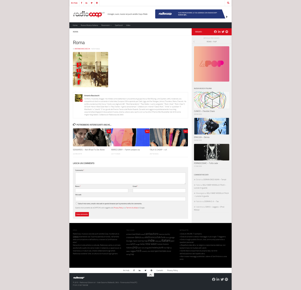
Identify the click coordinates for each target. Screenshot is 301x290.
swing (128, 254)
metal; (142, 244)
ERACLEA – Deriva (201, 137)
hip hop (144, 241)
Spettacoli (119, 25)
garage (172, 237)
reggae (133, 251)
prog (146, 248)
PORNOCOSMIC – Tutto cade (206, 163)
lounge (137, 244)
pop (135, 247)
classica (161, 234)
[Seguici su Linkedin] (219, 31)
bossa (142, 234)
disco (142, 237)
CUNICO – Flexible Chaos (204, 111)
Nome (78, 186)
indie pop (158, 241)
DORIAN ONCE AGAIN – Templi (214, 179)
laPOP (132, 244)
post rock (141, 248)
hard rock (137, 241)
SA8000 (76, 237)
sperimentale (160, 251)
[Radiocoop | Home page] (89, 14)
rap (168, 247)
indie (151, 240)
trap (132, 254)
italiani (165, 240)
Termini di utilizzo (132, 208)
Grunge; (129, 241)
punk (161, 247)
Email (135, 186)
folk (159, 237)
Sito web (78, 195)
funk (163, 237)
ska (149, 251)
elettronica (150, 237)
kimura (128, 244)
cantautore (151, 234)
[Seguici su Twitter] (223, 31)
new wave (151, 243)
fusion (167, 237)
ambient (129, 234)
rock (138, 251)
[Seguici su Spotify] (226, 31)
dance (138, 237)
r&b (165, 248)
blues (138, 234)
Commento (79, 170)
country (167, 234)
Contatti (159, 270)
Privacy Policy (118, 208)
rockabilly (144, 251)
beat (134, 234)
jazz (172, 241)
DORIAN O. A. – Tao (211, 201)
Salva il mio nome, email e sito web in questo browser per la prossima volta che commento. (110, 204)
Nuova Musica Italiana (89, 25)
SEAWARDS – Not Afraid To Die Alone (89, 149)
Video (128, 25)
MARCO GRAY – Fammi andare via (125, 149)
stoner (168, 251)
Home (75, 25)
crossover (130, 237)
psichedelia (153, 247)
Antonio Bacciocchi (82, 49)
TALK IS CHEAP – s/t (158, 149)
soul (152, 251)
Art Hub (74, 3)
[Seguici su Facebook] (215, 31)
